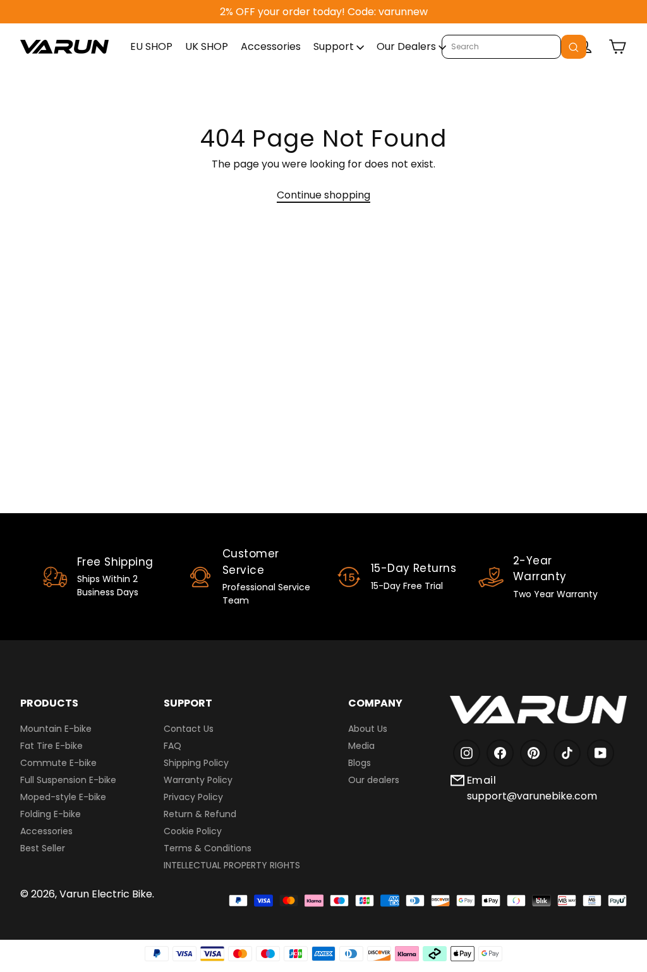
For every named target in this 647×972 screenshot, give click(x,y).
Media (361, 745)
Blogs (359, 762)
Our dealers (373, 780)
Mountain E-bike (56, 728)
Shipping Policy (196, 762)
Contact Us (189, 728)
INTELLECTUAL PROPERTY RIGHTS (232, 865)
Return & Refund (200, 814)
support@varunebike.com (532, 796)
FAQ (172, 745)
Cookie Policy (193, 831)
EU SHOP (151, 46)
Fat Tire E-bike (51, 745)
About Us (367, 728)
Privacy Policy (193, 797)
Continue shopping (323, 195)
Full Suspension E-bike (68, 780)
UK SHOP (206, 46)
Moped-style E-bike (63, 797)
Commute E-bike (58, 762)
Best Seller (42, 848)
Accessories (271, 46)
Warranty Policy (198, 780)
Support (334, 46)
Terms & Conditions (207, 848)
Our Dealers (407, 46)
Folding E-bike (50, 814)
